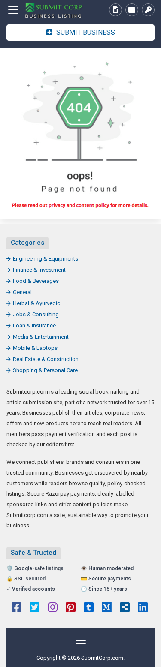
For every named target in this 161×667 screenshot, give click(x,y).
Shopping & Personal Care (45, 370)
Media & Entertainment (41, 337)
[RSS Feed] (125, 608)
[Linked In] (143, 608)
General (22, 292)
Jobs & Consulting (36, 314)
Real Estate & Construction (46, 359)
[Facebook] (16, 608)
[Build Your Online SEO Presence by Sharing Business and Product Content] (54, 10)
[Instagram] (53, 608)
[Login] (148, 9)
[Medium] (107, 608)
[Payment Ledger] (131, 9)
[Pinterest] (71, 608)
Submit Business (85, 32)
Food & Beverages (36, 281)
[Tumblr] (89, 608)
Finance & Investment (39, 270)
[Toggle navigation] (13, 9)
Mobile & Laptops (35, 348)
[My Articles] (115, 9)
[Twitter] (34, 608)
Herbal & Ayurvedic (36, 303)
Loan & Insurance (34, 325)
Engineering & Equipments (45, 258)
